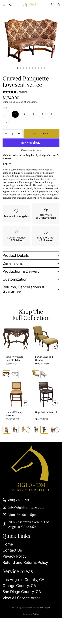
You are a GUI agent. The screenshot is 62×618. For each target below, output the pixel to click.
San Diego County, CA (22, 592)
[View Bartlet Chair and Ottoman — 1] (35, 374)
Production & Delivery (21, 271)
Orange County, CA (19, 585)
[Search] (10, 4)
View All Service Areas (22, 598)
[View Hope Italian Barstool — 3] (52, 429)
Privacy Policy (15, 556)
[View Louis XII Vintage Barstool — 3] (23, 429)
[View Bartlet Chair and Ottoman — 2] (44, 374)
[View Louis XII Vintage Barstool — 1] (6, 429)
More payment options (31, 150)
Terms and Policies (31, 614)
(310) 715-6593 (18, 500)
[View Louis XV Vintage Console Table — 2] (14, 374)
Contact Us (12, 550)
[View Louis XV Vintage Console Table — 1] (6, 374)
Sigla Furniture (25, 607)
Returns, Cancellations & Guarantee (23, 289)
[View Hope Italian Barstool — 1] (35, 429)
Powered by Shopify (41, 607)
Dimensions (13, 263)
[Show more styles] (28, 430)
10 (44, 68)
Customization (15, 279)
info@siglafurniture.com (26, 507)
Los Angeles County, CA (23, 579)
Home (8, 544)
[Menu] (3, 4)
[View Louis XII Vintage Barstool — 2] (14, 429)
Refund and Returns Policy (25, 562)
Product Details (16, 255)
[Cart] (58, 4)
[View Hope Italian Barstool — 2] (44, 429)
